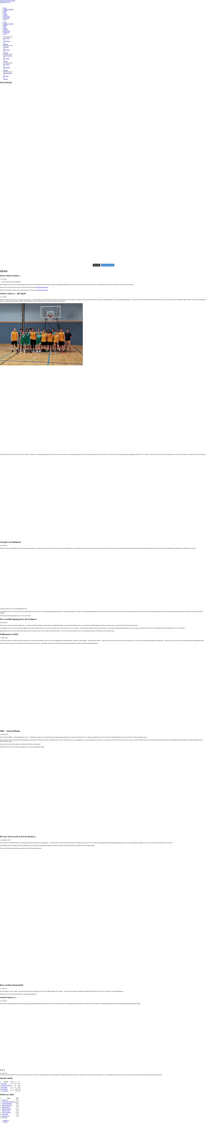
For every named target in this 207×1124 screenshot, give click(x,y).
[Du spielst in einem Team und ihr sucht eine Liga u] (155, 115)
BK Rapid (5, 47)
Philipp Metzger (6, 1107)
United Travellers (7, 55)
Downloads (6, 18)
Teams (5, 8)
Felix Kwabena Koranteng (8, 1101)
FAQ (4, 12)
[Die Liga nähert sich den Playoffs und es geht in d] (155, 174)
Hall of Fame (6, 16)
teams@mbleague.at (43, 290)
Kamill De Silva (6, 1110)
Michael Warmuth (6, 1109)
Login (4, 19)
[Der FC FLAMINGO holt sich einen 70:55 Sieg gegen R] (155, 233)
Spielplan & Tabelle (8, 9)
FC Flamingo (6, 41)
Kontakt (5, 15)
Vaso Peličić (5, 1114)
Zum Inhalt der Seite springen (7, 0)
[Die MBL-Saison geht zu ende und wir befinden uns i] (51, 174)
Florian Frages (5, 1116)
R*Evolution (6, 38)
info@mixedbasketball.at (41, 287)
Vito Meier (4, 1100)
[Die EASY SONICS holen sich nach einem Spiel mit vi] (51, 233)
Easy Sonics (6, 58)
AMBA (5, 14)
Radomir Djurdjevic (7, 1105)
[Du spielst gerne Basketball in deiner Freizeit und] (51, 115)
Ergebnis (5, 44)
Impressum (6, 1120)
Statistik (5, 11)
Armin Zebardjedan (7, 1103)
